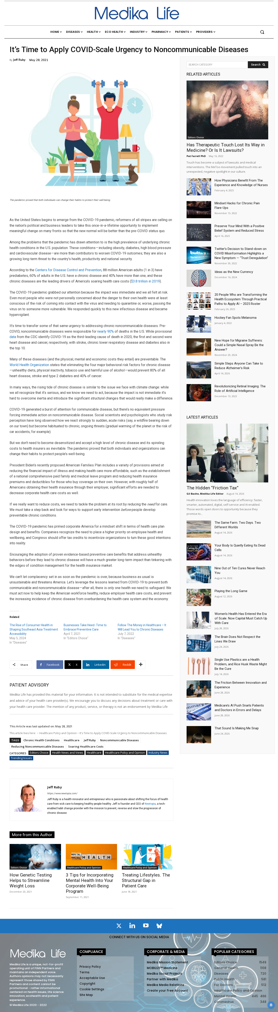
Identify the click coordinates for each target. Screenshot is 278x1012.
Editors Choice (39, 752)
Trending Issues (21, 758)
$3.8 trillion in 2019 (145, 281)
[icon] (118, 926)
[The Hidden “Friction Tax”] (227, 453)
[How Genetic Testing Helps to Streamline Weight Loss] (35, 857)
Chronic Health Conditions (41, 740)
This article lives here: (23, 733)
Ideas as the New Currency (234, 272)
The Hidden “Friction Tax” (212, 487)
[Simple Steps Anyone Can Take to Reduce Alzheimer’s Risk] (199, 369)
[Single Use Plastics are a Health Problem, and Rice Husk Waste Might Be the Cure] (199, 666)
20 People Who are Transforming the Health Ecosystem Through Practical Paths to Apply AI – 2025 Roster (241, 299)
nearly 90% (105, 331)
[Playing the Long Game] (199, 597)
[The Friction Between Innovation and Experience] (199, 689)
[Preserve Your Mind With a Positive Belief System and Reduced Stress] (199, 232)
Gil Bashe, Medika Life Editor (205, 493)
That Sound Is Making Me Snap (237, 728)
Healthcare (71, 740)
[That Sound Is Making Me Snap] (199, 734)
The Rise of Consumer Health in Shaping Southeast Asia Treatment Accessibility (34, 629)
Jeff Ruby (19, 59)
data (13, 337)
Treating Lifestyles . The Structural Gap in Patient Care (146, 880)
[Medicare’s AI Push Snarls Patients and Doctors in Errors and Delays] (199, 711)
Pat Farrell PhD (196, 156)
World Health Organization (29, 365)
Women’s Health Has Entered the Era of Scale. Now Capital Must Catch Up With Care (241, 618)
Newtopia (150, 803)
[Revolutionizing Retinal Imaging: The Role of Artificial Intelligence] (199, 392)
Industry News (158, 752)
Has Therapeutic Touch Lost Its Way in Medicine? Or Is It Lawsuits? (226, 147)
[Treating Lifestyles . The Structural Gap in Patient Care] (147, 857)
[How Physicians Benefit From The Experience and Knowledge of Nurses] (199, 186)
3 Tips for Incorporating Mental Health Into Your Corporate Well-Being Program (89, 883)
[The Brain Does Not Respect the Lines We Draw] (199, 643)
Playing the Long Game (231, 591)
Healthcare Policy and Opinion (58, 733)
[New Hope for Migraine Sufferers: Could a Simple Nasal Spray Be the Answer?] (199, 346)
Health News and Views (67, 752)
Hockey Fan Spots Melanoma (235, 318)
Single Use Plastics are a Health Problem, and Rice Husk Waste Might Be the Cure (241, 664)
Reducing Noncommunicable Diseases (37, 746)
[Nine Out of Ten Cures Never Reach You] (199, 574)
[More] (140, 664)
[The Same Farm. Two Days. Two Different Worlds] (199, 529)
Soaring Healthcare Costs (85, 746)
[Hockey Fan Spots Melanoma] (199, 324)
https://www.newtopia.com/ (62, 793)
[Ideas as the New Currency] (199, 278)
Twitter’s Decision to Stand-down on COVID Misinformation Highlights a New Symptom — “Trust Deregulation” (241, 253)
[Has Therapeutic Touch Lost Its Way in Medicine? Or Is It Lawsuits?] (227, 110)
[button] (262, 32)
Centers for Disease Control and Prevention (68, 270)
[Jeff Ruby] (28, 799)
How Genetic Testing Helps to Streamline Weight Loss (31, 880)
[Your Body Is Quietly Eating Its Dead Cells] (199, 551)
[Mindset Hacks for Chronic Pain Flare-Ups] (199, 209)
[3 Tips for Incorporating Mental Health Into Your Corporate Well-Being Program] (91, 857)
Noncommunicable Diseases (119, 740)
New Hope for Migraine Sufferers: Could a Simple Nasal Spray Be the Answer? (239, 345)
